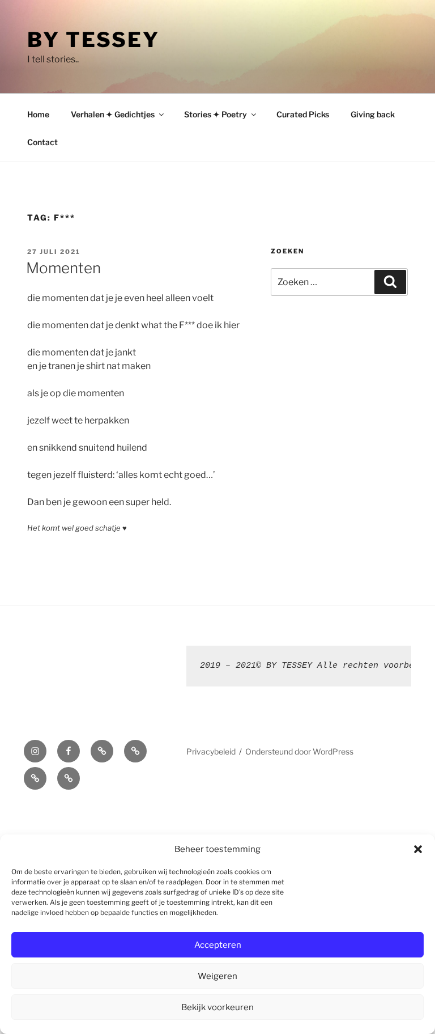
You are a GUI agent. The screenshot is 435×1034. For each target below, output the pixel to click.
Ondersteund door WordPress (299, 751)
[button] (418, 849)
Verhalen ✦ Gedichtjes (113, 114)
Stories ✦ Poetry (215, 114)
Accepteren (217, 945)
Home (38, 114)
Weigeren (217, 976)
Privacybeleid (211, 751)
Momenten (63, 268)
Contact (42, 142)
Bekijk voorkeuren (217, 1007)
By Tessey (93, 39)
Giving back (373, 114)
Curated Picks (302, 114)
